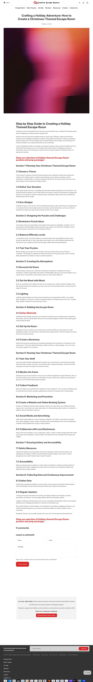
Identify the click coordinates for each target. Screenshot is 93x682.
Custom (6, 674)
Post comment (22, 564)
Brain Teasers (8, 662)
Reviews (6, 668)
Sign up (83, 648)
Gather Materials (27, 313)
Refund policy (36, 654)
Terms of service (53, 654)
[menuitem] (20, 8)
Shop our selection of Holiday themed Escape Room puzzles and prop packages (42, 158)
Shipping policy (63, 654)
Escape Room (8, 659)
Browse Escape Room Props (46, 615)
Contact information (73, 654)
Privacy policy (44, 654)
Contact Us (7, 678)
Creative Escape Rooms (14, 654)
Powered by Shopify (26, 654)
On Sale (6, 665)
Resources (7, 671)
